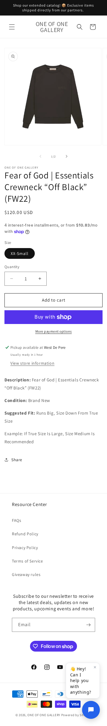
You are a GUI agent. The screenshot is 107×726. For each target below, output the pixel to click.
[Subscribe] (88, 625)
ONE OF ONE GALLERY (43, 715)
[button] (11, 26)
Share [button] (16, 459)
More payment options (53, 331)
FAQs (16, 520)
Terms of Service (27, 561)
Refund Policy (25, 534)
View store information (32, 363)
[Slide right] (66, 156)
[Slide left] (40, 156)
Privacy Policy (25, 547)
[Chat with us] (91, 710)
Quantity (11, 266)
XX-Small (20, 253)
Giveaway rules (26, 574)
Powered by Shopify (76, 715)
